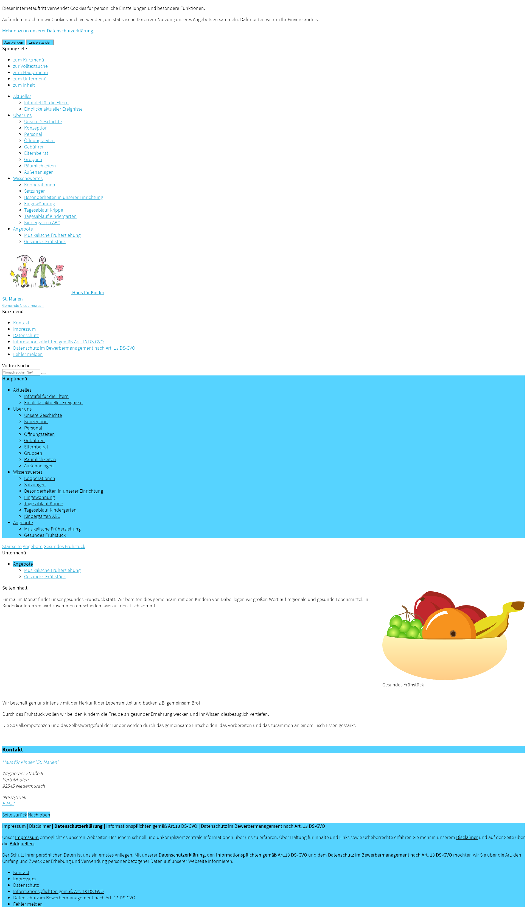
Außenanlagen (39, 172)
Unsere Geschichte (43, 121)
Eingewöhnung (39, 203)
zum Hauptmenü (30, 72)
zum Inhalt (24, 85)
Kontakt (21, 322)
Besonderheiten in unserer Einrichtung (63, 197)
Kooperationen (39, 184)
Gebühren (34, 147)
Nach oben (39, 815)
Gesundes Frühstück (45, 241)
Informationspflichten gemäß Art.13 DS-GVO (151, 826)
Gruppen (33, 159)
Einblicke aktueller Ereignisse (53, 109)
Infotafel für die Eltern (46, 102)
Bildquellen (22, 843)
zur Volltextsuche (30, 66)
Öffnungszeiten (39, 140)
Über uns (22, 115)
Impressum (24, 329)
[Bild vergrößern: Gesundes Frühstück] (453, 678)
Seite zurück (14, 815)
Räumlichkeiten (40, 165)
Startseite (12, 546)
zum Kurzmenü (28, 60)
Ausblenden (13, 42)
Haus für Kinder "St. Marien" (30, 762)
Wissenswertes (28, 178)
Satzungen (35, 191)
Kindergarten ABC (42, 222)
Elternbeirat (36, 153)
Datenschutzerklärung (78, 826)
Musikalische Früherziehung (52, 235)
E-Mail (8, 803)
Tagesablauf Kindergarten (50, 216)
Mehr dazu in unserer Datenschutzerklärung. (48, 30)
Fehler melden (28, 354)
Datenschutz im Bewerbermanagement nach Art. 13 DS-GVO (74, 348)
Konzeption (36, 128)
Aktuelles (22, 96)
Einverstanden (40, 42)
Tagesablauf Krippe (43, 210)
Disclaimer (40, 826)
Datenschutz (26, 335)
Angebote (23, 229)
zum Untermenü (30, 78)
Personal (33, 134)
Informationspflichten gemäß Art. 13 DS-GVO (58, 341)
